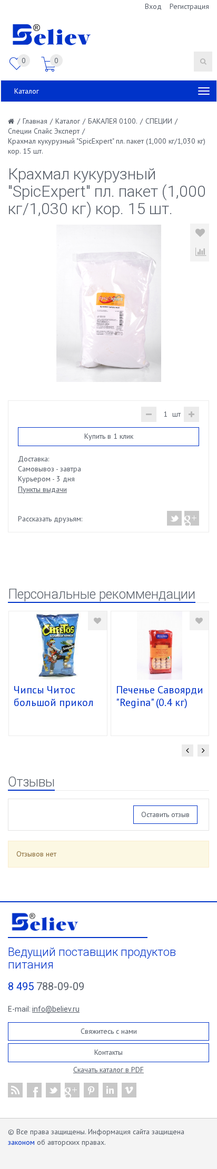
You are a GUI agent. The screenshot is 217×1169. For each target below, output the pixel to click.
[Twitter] (174, 518)
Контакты (108, 1052)
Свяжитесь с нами (109, 1031)
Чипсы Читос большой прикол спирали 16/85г (54, 702)
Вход (153, 6)
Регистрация (189, 6)
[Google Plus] (191, 518)
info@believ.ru (56, 1009)
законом (21, 1142)
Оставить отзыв (165, 814)
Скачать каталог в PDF (108, 1069)
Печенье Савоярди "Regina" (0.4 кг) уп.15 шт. (159, 702)
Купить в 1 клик (108, 436)
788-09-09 (46, 986)
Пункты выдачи (42, 489)
